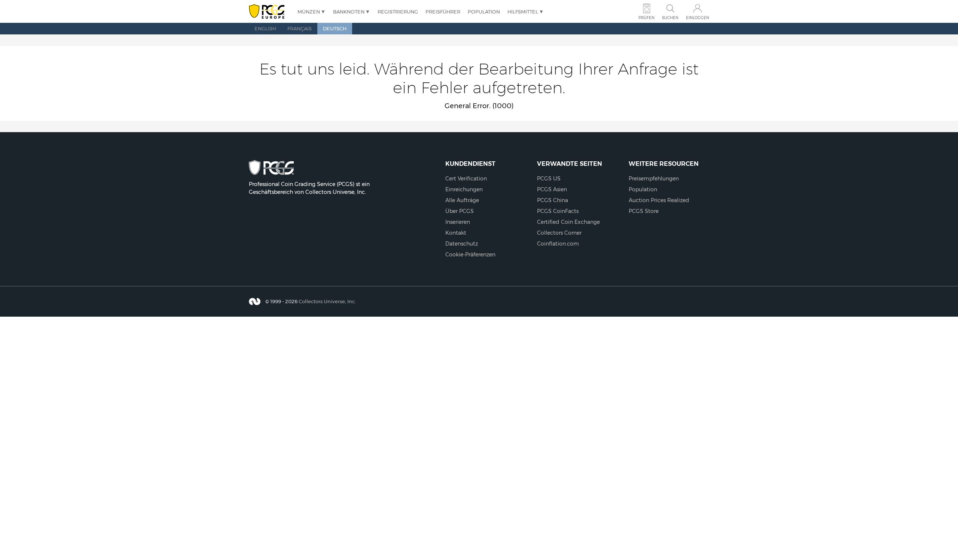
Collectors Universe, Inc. (327, 301)
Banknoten (348, 12)
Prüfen (646, 17)
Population (484, 12)
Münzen (309, 12)
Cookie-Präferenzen (470, 254)
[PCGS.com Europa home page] (269, 12)
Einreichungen (464, 189)
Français (299, 28)
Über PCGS (459, 211)
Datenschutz (461, 243)
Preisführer (442, 12)
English (265, 28)
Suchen (670, 17)
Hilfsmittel (522, 12)
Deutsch (335, 28)
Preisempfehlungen (654, 178)
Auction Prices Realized (659, 200)
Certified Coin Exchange (568, 222)
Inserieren (457, 222)
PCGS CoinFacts (558, 211)
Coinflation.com (558, 243)
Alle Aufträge (462, 200)
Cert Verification (466, 178)
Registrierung (398, 12)
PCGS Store (644, 211)
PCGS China (552, 200)
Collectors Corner (559, 232)
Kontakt (455, 232)
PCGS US (549, 178)
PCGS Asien (552, 189)
